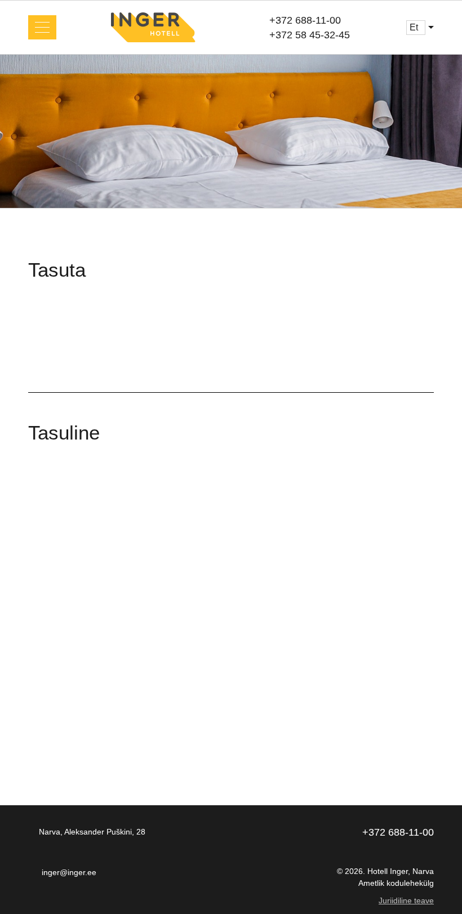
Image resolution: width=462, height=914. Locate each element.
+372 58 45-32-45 (309, 35)
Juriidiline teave (406, 900)
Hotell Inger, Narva (400, 871)
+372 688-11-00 (305, 20)
